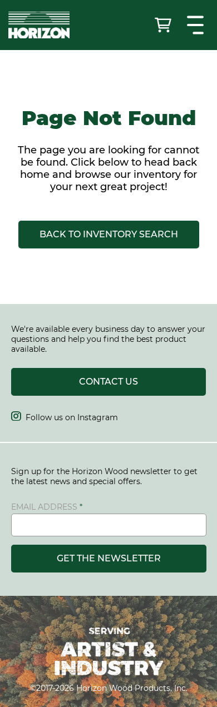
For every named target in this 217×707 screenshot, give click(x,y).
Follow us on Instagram (64, 417)
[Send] (164, 25)
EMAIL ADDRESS (44, 507)
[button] (197, 25)
